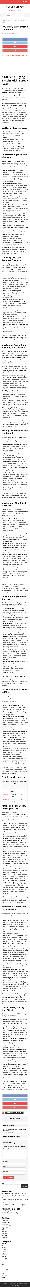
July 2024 (4, 1229)
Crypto (3, 1253)
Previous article (15, 1118)
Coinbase (5, 794)
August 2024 (5, 1228)
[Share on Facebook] (15, 39)
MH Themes (15, 1285)
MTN (3, 1266)
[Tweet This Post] (15, 43)
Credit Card (19, 1113)
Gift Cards (4, 1258)
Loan (3, 1264)
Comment (6, 1149)
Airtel (3, 1245)
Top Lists (4, 1275)
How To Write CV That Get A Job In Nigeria (13, 1205)
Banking (4, 1249)
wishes (3, 1277)
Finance (4, 1256)
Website (5, 1171)
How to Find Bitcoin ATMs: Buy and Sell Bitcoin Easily (14, 1130)
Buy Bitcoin (9, 1113)
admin (15, 33)
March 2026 (5, 1220)
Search (3, 1183)
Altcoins (4, 1247)
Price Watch (5, 1270)
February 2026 (5, 1222)
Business (4, 1251)
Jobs (3, 1262)
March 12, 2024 (7, 33)
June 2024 (4, 1231)
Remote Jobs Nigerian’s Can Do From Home (14, 1193)
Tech (3, 1273)
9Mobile (4, 1243)
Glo (3, 1260)
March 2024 (5, 1237)
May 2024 (4, 1233)
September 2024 (6, 1226)
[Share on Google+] (15, 50)
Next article (15, 1120)
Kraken (5, 790)
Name (5, 1161)
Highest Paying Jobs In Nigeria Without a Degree (15, 1199)
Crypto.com (6, 799)
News (3, 1268)
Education (4, 1255)
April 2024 (4, 1235)
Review (4, 1272)
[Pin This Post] (15, 46)
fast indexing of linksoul (8, 1211)
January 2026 (5, 1224)
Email (5, 1166)
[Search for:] (15, 15)
